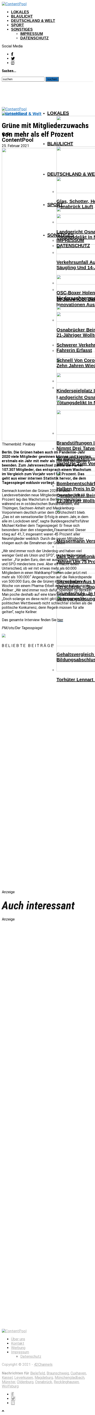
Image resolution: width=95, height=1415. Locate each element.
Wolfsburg (10, 1386)
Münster (8, 1382)
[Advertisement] (50, 773)
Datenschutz (34, 38)
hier (60, 620)
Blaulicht (22, 16)
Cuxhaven (78, 1373)
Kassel (7, 1377)
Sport (17, 25)
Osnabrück (43, 1382)
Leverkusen (23, 1377)
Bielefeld (37, 1373)
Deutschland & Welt (33, 21)
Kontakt (17, 1343)
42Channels (43, 1364)
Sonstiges (22, 29)
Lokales (20, 12)
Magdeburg (44, 1377)
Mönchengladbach (69, 1377)
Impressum (31, 34)
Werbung (18, 1348)
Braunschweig (58, 1373)
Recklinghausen (66, 1382)
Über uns (18, 1339)
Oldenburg (25, 1382)
